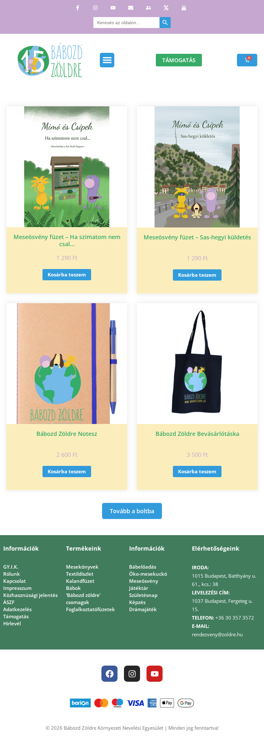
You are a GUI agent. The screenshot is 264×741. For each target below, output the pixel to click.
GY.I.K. (10, 566)
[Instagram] (132, 674)
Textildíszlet (79, 574)
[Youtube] (154, 674)
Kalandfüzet (80, 581)
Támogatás (16, 616)
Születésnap (143, 595)
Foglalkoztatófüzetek (90, 609)
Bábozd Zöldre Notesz (66, 434)
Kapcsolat (14, 581)
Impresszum (17, 588)
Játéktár (138, 588)
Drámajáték (143, 609)
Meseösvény (143, 581)
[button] (107, 60)
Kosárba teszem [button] (67, 274)
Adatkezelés (17, 609)
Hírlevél (12, 623)
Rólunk (11, 574)
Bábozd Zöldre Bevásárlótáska (197, 434)
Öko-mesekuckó (148, 574)
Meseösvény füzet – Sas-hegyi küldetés (197, 237)
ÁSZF (8, 602)
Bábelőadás (142, 566)
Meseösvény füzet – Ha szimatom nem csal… (67, 240)
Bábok (73, 588)
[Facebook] (109, 674)
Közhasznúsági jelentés (30, 595)
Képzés (137, 602)
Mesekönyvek (82, 566)
